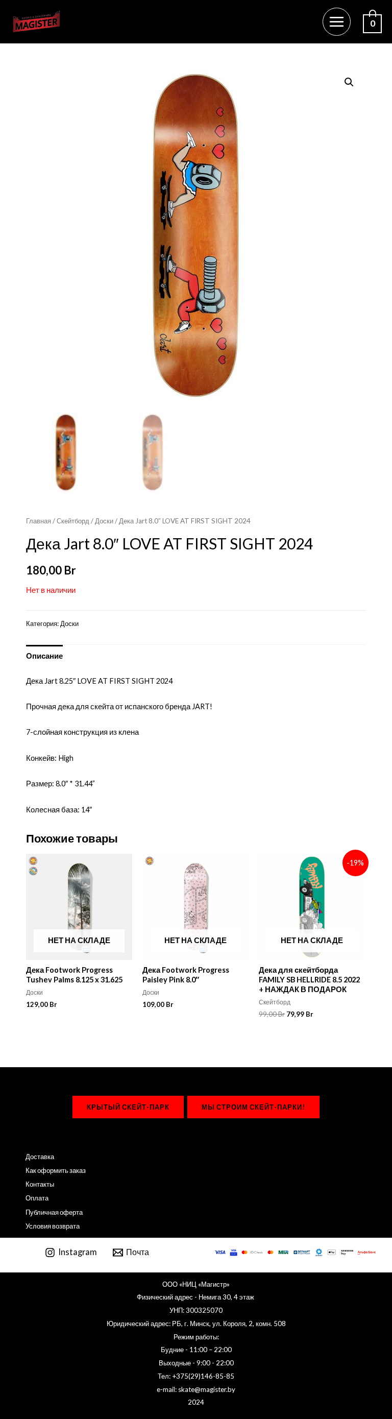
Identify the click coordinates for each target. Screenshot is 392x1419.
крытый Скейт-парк (128, 1107)
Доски (104, 521)
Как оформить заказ (56, 1170)
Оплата (37, 1198)
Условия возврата (53, 1226)
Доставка (40, 1156)
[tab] (44, 655)
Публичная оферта (54, 1212)
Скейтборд (73, 521)
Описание (44, 656)
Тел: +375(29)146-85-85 (196, 1376)
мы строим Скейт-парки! (253, 1107)
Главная (38, 521)
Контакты (40, 1184)
